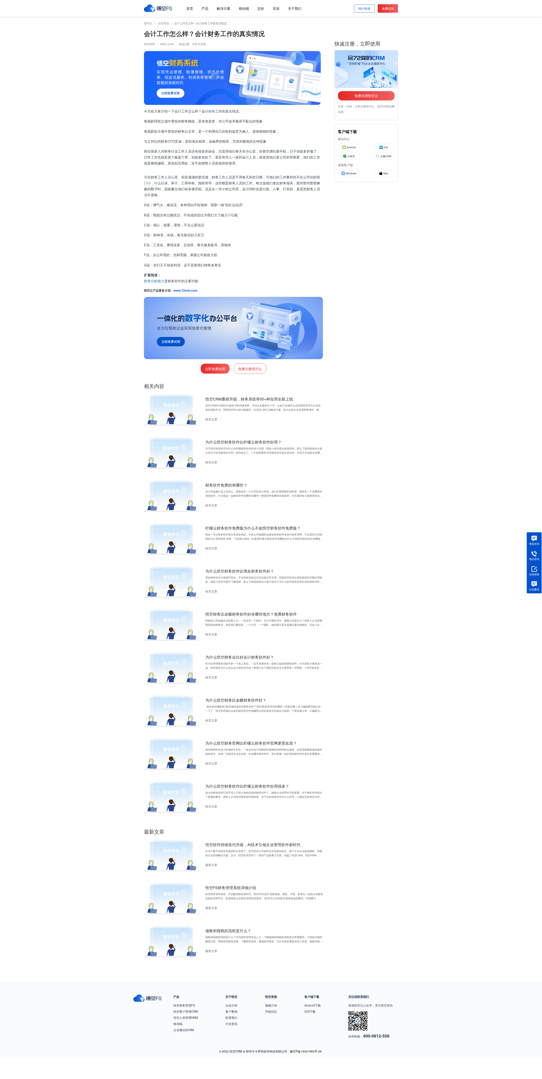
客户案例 (231, 1011)
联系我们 (231, 1017)
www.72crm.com (185, 290)
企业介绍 (231, 1005)
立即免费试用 (215, 368)
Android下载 (312, 1005)
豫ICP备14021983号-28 (306, 1051)
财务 (211, 111)
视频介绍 (271, 1005)
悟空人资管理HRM (185, 1017)
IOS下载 (309, 1011)
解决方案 (223, 8)
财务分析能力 (154, 280)
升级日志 (271, 1011)
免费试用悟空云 (366, 95)
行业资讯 (231, 1024)
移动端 (244, 8)
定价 (260, 8)
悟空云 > (150, 23)
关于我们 (294, 8)
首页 (189, 8)
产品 (205, 8)
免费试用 (388, 8)
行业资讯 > (166, 23)
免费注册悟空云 (250, 368)
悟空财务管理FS (184, 1005)
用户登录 (364, 8)
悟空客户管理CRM (185, 1011)
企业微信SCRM (183, 1030)
